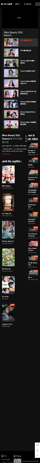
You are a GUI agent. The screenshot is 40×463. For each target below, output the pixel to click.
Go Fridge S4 (6, 213)
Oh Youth (5, 296)
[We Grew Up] (8, 257)
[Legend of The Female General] (8, 313)
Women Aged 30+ (8, 241)
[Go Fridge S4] (8, 202)
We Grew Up (6, 269)
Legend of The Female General (13, 324)
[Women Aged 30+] (8, 230)
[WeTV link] (6, 4)
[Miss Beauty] (8, 174)
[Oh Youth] (8, 285)
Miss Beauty (6, 186)
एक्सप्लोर (28, 4)
